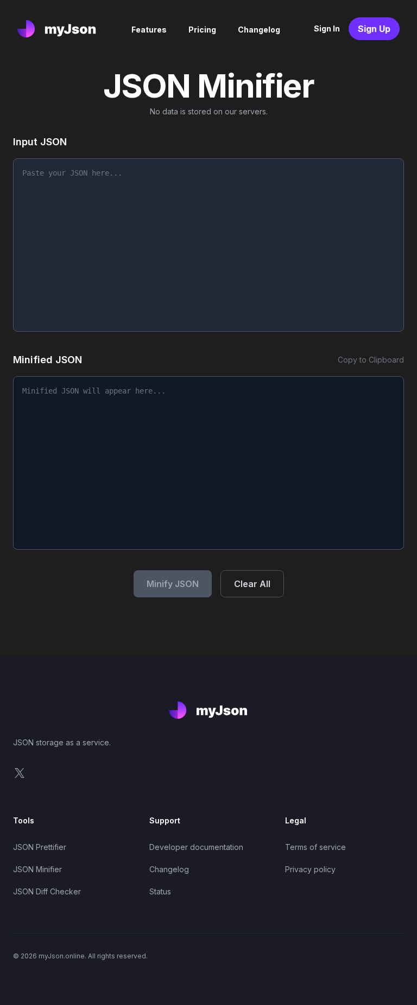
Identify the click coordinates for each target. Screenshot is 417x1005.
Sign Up (374, 28)
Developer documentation (196, 847)
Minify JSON (173, 583)
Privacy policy (310, 869)
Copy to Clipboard (371, 359)
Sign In (327, 28)
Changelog (259, 29)
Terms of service (315, 847)
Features (149, 29)
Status (160, 891)
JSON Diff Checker (47, 891)
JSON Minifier (37, 869)
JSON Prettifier (39, 847)
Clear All (252, 583)
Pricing (202, 29)
